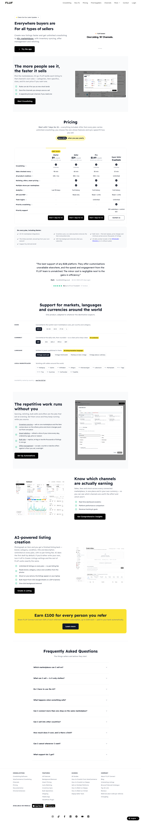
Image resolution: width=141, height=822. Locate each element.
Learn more (71, 626)
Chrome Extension (19, 791)
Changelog (104, 797)
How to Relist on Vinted (80, 791)
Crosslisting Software (20, 776)
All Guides (75, 776)
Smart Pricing (46, 782)
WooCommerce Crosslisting (22, 779)
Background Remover (49, 779)
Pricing (85, 3)
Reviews (103, 791)
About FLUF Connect (108, 776)
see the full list (40, 380)
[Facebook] (64, 816)
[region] (70, 186)
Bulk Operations (47, 791)
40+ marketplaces (25, 38)
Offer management (26, 446)
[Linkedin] (70, 816)
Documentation (18, 788)
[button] (119, 2)
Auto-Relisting (47, 785)
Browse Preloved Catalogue (110, 785)
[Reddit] (88, 816)
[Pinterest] (76, 816)
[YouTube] (82, 816)
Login (134, 3)
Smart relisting (24, 433)
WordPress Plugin (48, 799)
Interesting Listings (107, 782)
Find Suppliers (96, 3)
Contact (126, 3)
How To (77, 3)
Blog (102, 779)
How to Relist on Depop (80, 788)
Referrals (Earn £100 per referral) (112, 794)
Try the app (27, 49)
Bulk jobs (22, 439)
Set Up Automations (26, 456)
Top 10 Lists (105, 788)
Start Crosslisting (25, 101)
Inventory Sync (47, 788)
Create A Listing (25, 591)
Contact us (116, 218)
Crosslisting (67, 3)
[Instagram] (53, 816)
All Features (46, 776)
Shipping (45, 794)
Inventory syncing (26, 424)
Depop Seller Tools (78, 794)
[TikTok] (59, 816)
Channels (107, 3)
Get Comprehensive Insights (89, 516)
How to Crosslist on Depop (81, 782)
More (116, 3)
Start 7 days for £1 (56, 218)
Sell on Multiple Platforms (80, 785)
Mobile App (46, 797)
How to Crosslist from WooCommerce (84, 779)
